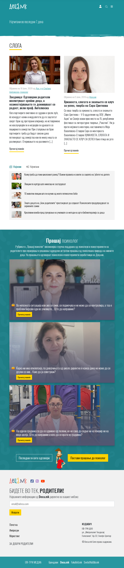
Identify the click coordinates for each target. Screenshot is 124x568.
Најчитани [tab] (34, 166)
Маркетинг (14, 536)
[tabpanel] (62, 195)
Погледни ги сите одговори (34, 458)
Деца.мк (92, 97)
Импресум (14, 530)
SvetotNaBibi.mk (91, 562)
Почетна (13, 525)
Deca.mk (64, 562)
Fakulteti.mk (76, 562)
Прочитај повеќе (16, 149)
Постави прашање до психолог (87, 458)
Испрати (15, 512)
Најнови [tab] (17, 166)
